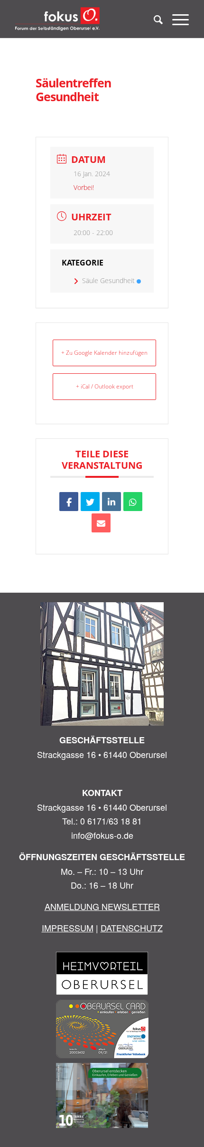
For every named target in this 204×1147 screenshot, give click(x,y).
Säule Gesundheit (108, 280)
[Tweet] (90, 501)
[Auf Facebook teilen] (68, 501)
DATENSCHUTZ (132, 927)
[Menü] (176, 19)
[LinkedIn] (111, 501)
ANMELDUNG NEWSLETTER (102, 906)
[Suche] (153, 19)
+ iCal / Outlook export (104, 386)
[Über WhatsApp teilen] (132, 501)
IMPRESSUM (67, 927)
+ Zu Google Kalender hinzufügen (104, 353)
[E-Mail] (101, 522)
